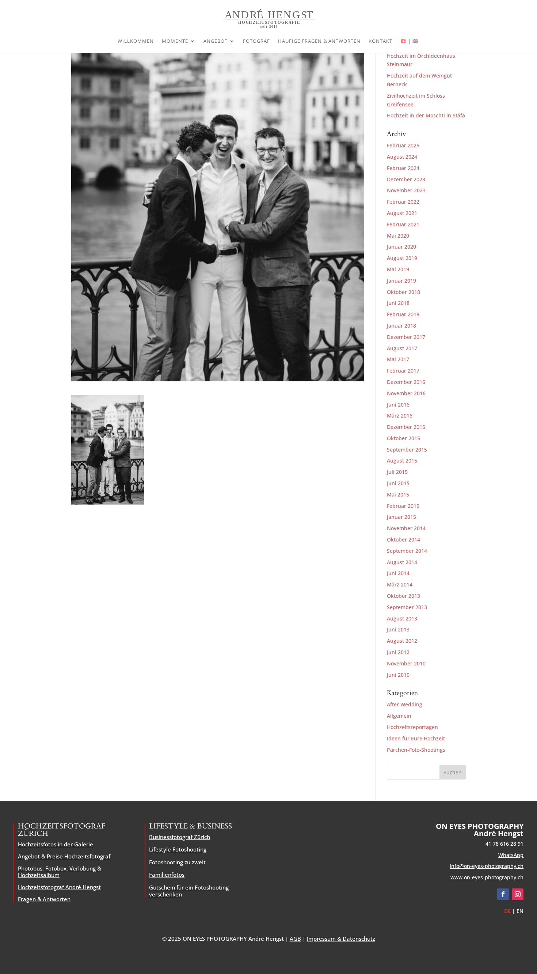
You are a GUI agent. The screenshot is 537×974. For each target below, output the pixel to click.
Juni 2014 (398, 573)
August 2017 (402, 348)
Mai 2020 (398, 235)
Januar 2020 (401, 246)
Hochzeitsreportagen (412, 727)
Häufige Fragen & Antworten (319, 41)
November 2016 (406, 393)
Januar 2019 (401, 280)
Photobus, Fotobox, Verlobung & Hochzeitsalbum (59, 872)
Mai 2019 (398, 269)
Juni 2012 (398, 652)
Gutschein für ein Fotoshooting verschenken (189, 891)
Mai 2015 (398, 494)
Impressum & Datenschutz (341, 938)
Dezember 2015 (406, 426)
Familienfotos (166, 874)
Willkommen (136, 41)
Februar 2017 (403, 370)
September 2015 (407, 449)
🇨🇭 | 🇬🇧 (409, 41)
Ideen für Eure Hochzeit (416, 738)
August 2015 (402, 460)
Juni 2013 (398, 629)
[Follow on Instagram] (517, 894)
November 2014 (406, 528)
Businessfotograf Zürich (179, 837)
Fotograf (256, 41)
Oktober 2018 (403, 291)
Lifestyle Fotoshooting (177, 849)
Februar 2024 (403, 168)
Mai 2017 (398, 359)
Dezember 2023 (406, 179)
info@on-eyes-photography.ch (486, 865)
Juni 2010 (398, 674)
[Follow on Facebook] (503, 894)
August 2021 (402, 212)
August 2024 (402, 156)
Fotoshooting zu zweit (177, 862)
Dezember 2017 (406, 336)
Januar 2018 (401, 325)
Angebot (215, 41)
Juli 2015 (397, 471)
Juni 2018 (398, 302)
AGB (295, 938)
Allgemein (399, 715)
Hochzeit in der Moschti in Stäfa (426, 115)
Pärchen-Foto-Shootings (416, 749)
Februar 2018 (403, 314)
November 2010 (406, 663)
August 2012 (402, 640)
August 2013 (402, 618)
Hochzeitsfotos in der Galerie (55, 844)
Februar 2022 (403, 201)
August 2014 (402, 562)
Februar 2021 (403, 224)
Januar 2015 (401, 516)
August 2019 (402, 257)
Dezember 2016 (406, 381)
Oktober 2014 (403, 539)
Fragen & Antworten (44, 899)
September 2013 (407, 607)
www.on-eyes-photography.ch (486, 877)
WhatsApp (510, 855)
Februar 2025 (403, 145)
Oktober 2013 (403, 595)
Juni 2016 (398, 404)
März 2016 (399, 415)
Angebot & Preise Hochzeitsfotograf (64, 856)
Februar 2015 (403, 505)
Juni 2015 (398, 483)
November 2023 (406, 190)
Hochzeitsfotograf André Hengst (59, 887)
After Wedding (404, 704)
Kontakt (380, 41)
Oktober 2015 (403, 438)
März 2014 (399, 584)
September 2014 (407, 550)
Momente (175, 41)
